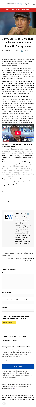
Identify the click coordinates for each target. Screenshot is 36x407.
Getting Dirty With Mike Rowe (18, 96)
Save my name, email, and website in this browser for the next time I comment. (15, 317)
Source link (5, 192)
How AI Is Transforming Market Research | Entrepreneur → (21, 259)
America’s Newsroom (25, 122)
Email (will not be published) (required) (14, 300)
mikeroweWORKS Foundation (22, 149)
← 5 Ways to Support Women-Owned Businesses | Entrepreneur (17, 254)
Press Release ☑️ (17, 51)
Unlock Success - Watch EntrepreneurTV (18, 9)
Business (10, 202)
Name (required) (7, 292)
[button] (4, 4)
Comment (5, 273)
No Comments (29, 51)
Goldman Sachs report (9, 101)
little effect (6, 113)
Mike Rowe (5, 59)
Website (4, 307)
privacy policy (12, 380)
